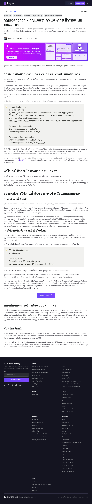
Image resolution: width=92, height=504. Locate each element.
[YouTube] (20, 385)
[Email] (16, 385)
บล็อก (5, 11)
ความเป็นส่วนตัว (83, 497)
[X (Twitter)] (12, 385)
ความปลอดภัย (62, 497)
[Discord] (4, 385)
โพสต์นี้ (21, 160)
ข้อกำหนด (75, 497)
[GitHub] (8, 385)
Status (69, 497)
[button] (84, 11)
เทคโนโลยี (12, 11)
